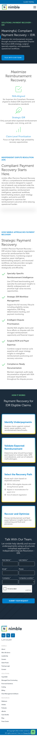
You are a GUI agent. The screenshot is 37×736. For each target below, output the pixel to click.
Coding (3, 687)
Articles (3, 704)
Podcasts (4, 708)
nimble (4, 646)
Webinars (4, 701)
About (3, 649)
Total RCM (4, 677)
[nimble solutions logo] (10, 7)
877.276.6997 (7, 640)
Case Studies (5, 714)
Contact (3, 669)
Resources (5, 698)
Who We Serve (5, 652)
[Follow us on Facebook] (13, 635)
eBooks (3, 711)
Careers (3, 659)
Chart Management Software (9, 693)
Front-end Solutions (7, 683)
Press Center (5, 721)
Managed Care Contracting (9, 680)
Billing (3, 690)
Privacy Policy (27, 733)
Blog (2, 718)
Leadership (4, 656)
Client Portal (28, 2)
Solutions (5, 673)
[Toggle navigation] (35, 7)
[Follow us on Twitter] (8, 635)
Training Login (5, 666)
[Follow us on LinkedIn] (3, 635)
